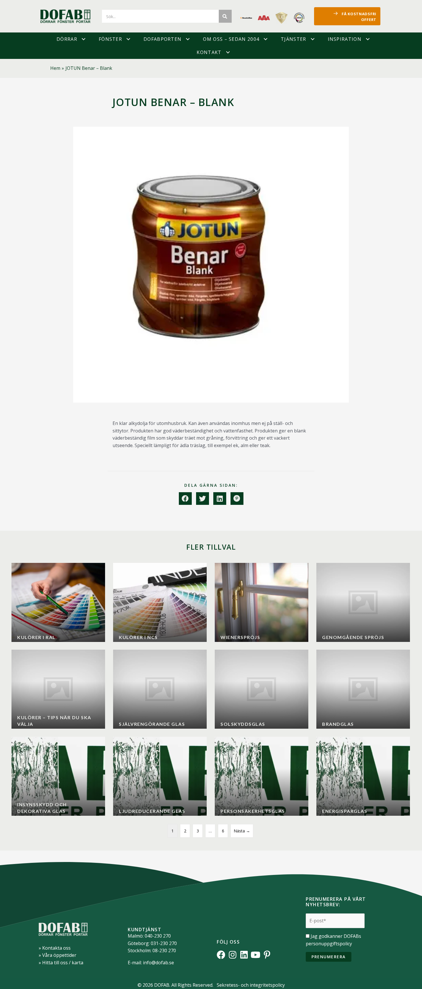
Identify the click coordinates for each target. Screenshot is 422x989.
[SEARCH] (225, 16)
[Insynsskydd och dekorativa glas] (58, 776)
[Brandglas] (363, 689)
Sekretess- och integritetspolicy (251, 985)
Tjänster (293, 39)
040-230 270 (158, 936)
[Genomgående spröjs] (363, 602)
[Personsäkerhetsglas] (261, 776)
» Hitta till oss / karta (61, 962)
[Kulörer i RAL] (58, 602)
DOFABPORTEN (162, 39)
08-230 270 (164, 950)
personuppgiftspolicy (329, 943)
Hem (55, 68)
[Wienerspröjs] (261, 602)
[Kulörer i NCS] (160, 602)
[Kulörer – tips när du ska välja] (58, 689)
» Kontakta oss (55, 948)
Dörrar (67, 39)
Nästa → (242, 831)
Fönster (110, 39)
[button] (83, 39)
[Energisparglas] (363, 776)
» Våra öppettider (57, 955)
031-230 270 (164, 943)
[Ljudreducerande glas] (160, 776)
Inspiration (344, 39)
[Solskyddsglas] (261, 689)
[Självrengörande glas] (160, 689)
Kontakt (209, 52)
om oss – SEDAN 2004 (231, 39)
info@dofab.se (158, 962)
